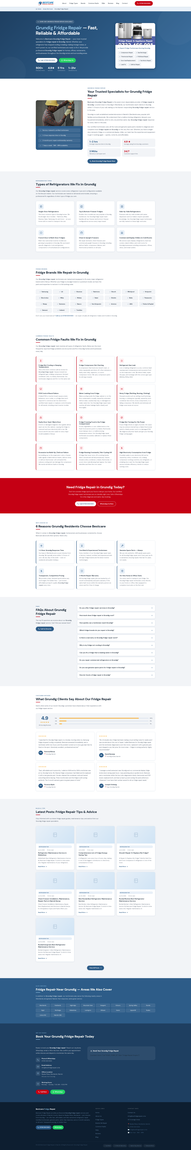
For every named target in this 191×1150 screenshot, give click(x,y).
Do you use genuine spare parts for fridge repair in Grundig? (102, 668)
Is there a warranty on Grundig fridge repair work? (98, 638)
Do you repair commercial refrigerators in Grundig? (98, 660)
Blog (117, 3)
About (64, 3)
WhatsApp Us (68, 60)
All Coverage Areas (134, 1119)
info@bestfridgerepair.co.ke (51, 1068)
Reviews (110, 3)
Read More (41, 866)
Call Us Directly (45, 629)
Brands (83, 3)
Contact (125, 3)
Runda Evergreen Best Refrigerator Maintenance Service (51, 946)
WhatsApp (59, 1092)
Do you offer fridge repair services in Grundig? (97, 608)
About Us (99, 1116)
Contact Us (131, 1112)
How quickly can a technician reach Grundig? (96, 623)
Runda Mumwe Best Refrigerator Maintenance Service (131, 900)
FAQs (103, 3)
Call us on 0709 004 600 (64, 316)
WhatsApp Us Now (106, 504)
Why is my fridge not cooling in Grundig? (94, 645)
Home (39, 9)
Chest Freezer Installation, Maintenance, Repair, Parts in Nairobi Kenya (54, 900)
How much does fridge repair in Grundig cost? (96, 615)
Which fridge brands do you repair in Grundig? (96, 630)
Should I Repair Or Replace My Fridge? (134, 853)
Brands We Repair (101, 1123)
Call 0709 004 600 (87, 504)
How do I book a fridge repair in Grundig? (95, 675)
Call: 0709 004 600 (47, 60)
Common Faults (93, 3)
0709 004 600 (144, 3)
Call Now (43, 1092)
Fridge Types (73, 3)
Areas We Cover (48, 9)
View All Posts (94, 968)
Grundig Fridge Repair (80, 1145)
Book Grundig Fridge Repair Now (103, 161)
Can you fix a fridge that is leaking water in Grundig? (99, 653)
